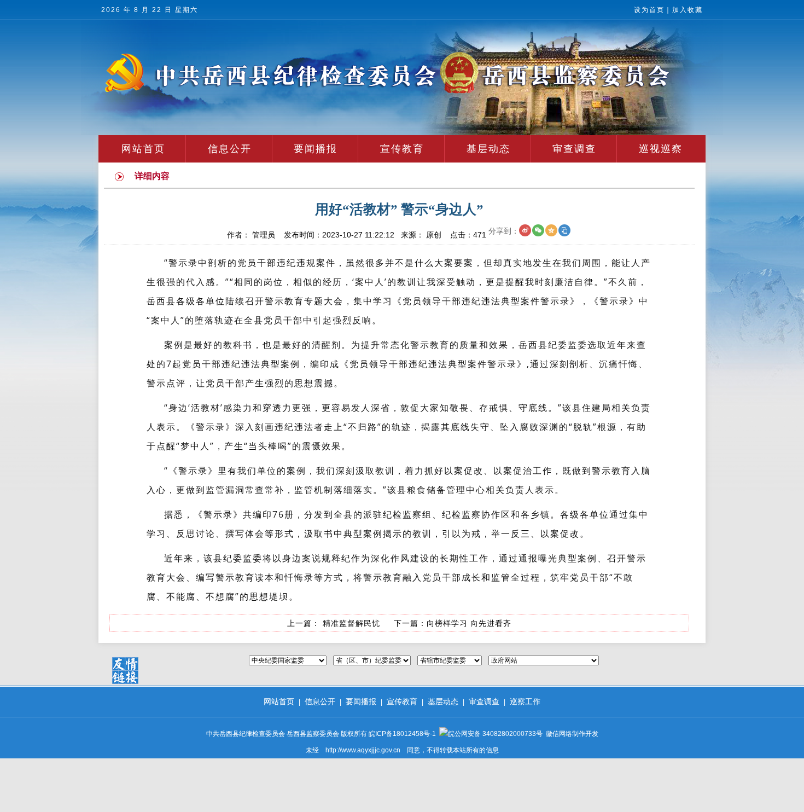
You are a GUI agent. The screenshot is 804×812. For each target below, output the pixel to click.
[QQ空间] (551, 230)
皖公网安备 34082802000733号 (495, 734)
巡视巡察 (661, 148)
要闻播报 (315, 148)
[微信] (538, 230)
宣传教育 (402, 148)
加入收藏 (687, 10)
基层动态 (488, 148)
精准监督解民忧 (350, 623)
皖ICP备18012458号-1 (402, 734)
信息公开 (230, 148)
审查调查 (574, 148)
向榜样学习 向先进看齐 (469, 623)
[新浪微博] (525, 230)
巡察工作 (525, 701)
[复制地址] (564, 230)
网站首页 (143, 148)
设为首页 (649, 10)
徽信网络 (559, 734)
